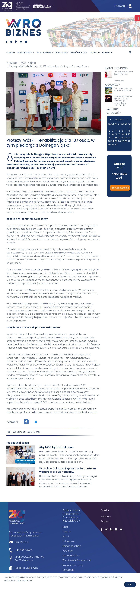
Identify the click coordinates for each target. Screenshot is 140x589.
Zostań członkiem (71, 546)
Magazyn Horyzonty (72, 565)
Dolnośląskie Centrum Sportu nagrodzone (123, 89)
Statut (65, 536)
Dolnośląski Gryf (70, 555)
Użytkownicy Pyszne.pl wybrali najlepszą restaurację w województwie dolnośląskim (123, 100)
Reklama (105, 521)
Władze (66, 531)
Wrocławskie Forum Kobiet (76, 560)
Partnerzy (67, 550)
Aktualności (19, 431)
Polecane (61, 52)
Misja (65, 526)
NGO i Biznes (33, 431)
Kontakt (107, 52)
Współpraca (78, 52)
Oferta (94, 52)
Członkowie (68, 541)
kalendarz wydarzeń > (114, 110)
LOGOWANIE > (121, 6)
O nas (9, 52)
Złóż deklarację (120, 188)
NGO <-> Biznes (28, 62)
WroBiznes (11, 62)
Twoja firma (44, 52)
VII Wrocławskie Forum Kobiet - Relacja (124, 73)
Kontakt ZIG (119, 81)
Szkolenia (106, 516)
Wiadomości (24, 52)
